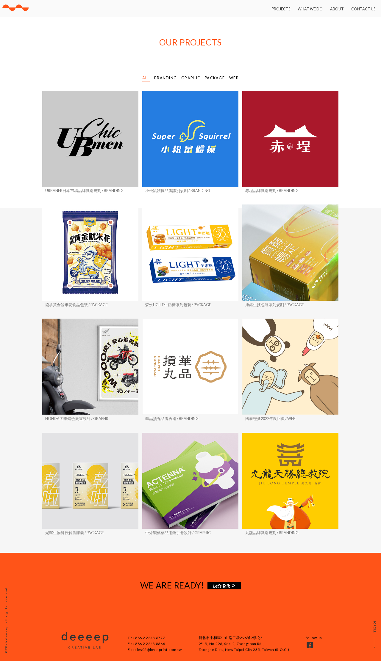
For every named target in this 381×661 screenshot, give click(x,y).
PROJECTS (281, 9)
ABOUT (337, 9)
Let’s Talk (222, 585)
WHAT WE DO (310, 9)
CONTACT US (363, 9)
